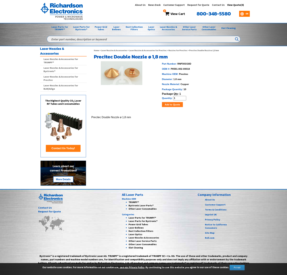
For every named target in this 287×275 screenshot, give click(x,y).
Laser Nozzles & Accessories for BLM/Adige (61, 87)
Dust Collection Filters (134, 28)
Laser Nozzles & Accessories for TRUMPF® (61, 61)
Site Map (210, 232)
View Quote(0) (235, 4)
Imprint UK (211, 214)
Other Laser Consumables (209, 28)
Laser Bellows (116, 28)
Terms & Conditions (216, 209)
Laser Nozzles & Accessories (168, 28)
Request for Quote (198, 4)
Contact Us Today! (63, 148)
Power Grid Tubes (101, 28)
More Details (63, 179)
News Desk (154, 4)
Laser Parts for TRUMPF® (59, 28)
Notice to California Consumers (216, 226)
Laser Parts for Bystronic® (81, 28)
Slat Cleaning (228, 28)
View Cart (177, 14)
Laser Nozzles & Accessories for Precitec (148, 50)
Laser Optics (151, 28)
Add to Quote (172, 104)
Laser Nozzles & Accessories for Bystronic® (61, 69)
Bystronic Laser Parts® (141, 205)
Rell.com (209, 237)
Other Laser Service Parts (189, 28)
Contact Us (218, 4)
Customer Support (174, 4)
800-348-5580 (214, 13)
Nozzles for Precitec (177, 50)
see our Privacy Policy (132, 267)
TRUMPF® (134, 202)
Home (96, 50)
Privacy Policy (212, 219)
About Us (140, 4)
